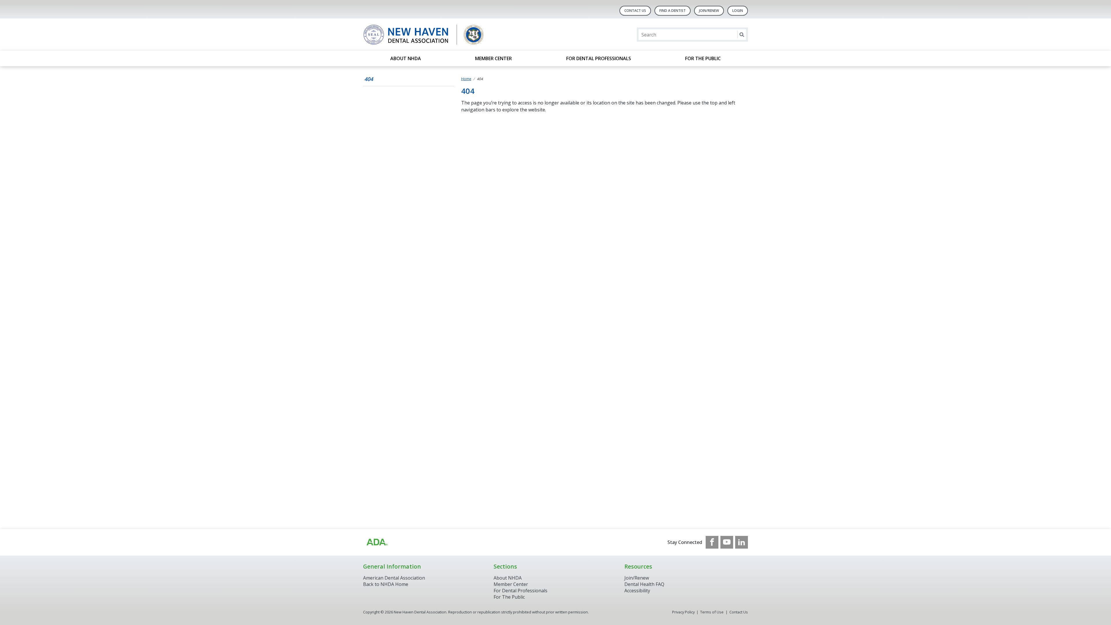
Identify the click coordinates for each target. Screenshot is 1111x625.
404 (368, 79)
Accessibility (637, 590)
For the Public (703, 58)
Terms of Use (712, 612)
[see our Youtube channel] (726, 542)
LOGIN (737, 10)
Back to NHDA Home (385, 584)
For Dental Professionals (598, 58)
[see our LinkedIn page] (741, 542)
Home (466, 78)
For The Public (509, 597)
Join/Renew (709, 10)
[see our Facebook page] (712, 542)
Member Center (493, 58)
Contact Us (635, 10)
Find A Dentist (672, 10)
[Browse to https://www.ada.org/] (376, 542)
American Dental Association (394, 578)
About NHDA (405, 58)
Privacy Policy (683, 612)
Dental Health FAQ (644, 584)
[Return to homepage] (438, 34)
